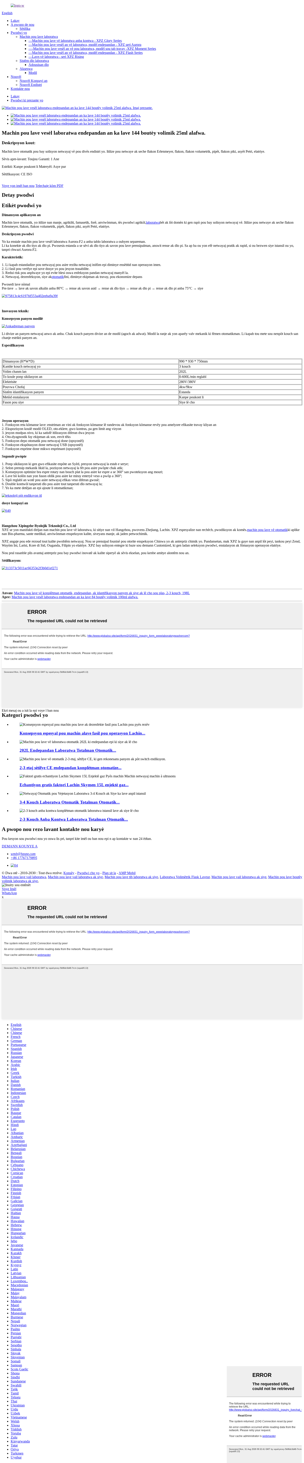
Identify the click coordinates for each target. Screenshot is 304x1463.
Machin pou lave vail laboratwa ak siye (75, 877)
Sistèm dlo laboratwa (34, 61)
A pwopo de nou (22, 24)
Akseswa (26, 69)
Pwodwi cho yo (88, 873)
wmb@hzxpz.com (23, 854)
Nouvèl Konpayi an (33, 81)
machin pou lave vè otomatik (267, 530)
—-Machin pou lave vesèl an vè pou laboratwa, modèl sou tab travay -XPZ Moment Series (92, 49)
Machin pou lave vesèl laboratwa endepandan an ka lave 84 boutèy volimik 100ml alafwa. (75, 597)
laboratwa (153, 222)
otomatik (58, 277)
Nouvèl (16, 77)
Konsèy (68, 873)
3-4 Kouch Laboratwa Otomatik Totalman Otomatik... (70, 802)
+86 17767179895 (24, 858)
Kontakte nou (20, 89)
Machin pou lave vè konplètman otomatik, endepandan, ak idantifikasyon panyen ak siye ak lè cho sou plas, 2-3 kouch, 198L (102, 593)
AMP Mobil (127, 873)
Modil (32, 73)
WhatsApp (9, 893)
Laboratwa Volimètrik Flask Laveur (185, 877)
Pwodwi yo (19, 32)
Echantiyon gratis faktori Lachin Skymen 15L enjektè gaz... (74, 784)
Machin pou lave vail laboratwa (24, 877)
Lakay (15, 20)
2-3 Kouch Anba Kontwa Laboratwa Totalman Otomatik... (74, 819)
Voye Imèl (9, 889)
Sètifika (25, 28)
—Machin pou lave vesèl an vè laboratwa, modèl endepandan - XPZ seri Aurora (84, 45)
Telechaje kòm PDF (49, 186)
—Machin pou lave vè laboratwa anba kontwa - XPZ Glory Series (75, 41)
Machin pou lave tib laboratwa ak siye (131, 877)
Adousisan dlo (38, 65)
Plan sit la (109, 873)
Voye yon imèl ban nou (18, 186)
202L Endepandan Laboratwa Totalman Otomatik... (68, 750)
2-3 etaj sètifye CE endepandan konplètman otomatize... (71, 767)
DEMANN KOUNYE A (20, 846)
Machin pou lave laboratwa (39, 36)
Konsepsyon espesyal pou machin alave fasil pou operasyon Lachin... (82, 733)
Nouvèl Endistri (31, 85)
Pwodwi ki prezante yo (27, 100)
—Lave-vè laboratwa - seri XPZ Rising (56, 57)
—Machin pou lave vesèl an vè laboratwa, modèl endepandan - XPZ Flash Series (85, 53)
